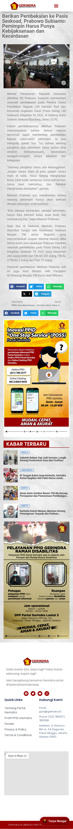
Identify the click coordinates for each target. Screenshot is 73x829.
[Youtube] (40, 693)
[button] (56, 5)
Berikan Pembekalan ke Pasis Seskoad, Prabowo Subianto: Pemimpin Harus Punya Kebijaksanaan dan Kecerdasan (35, 26)
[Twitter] (33, 693)
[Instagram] (46, 693)
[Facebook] (26, 693)
